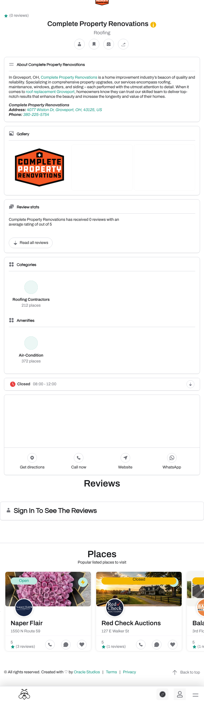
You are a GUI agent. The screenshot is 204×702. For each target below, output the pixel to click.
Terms (111, 672)
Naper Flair (26, 623)
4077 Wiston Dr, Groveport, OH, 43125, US (64, 110)
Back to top (190, 672)
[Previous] (0, 611)
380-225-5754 (36, 115)
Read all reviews (34, 243)
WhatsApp (172, 467)
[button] (195, 695)
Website (125, 467)
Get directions (32, 467)
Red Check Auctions (131, 623)
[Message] (108, 44)
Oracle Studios (87, 672)
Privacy (130, 672)
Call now (78, 467)
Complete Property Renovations (69, 77)
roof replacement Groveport (50, 92)
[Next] (203, 611)
